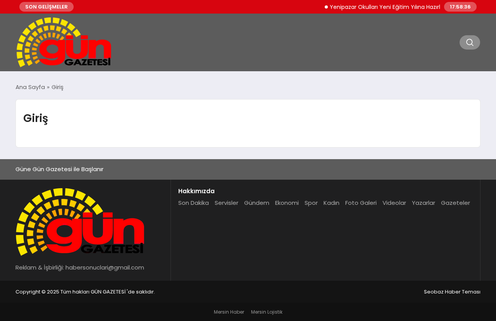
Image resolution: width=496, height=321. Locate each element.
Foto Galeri (361, 203)
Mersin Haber (229, 312)
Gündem (256, 203)
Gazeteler (455, 203)
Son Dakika (193, 203)
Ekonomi (287, 203)
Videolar (394, 203)
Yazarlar (423, 203)
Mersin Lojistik (266, 312)
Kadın (331, 203)
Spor (311, 203)
